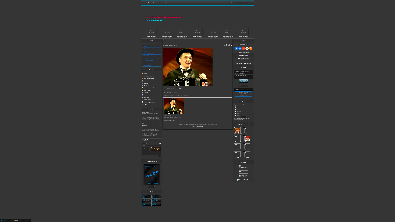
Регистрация (195, 126)
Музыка (146, 83)
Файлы (145, 58)
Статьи (145, 48)
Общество (146, 85)
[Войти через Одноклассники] (250, 48)
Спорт (145, 95)
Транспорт (146, 97)
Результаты (237, 118)
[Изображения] (174, 106)
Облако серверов (148, 60)
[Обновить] (160, 143)
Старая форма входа (243, 52)
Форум (145, 46)
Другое (145, 73)
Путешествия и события (150, 87)
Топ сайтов (146, 55)
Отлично (238, 107)
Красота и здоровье (149, 78)
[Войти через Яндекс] (243, 48)
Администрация (148, 65)
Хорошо (238, 109)
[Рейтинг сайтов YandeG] (243, 177)
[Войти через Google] (247, 48)
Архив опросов (245, 118)
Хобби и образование (149, 102)
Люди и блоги (147, 80)
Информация (147, 51)
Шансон (181, 88)
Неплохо (238, 111)
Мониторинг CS (149, 53)
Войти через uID (243, 44)
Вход (201, 126)
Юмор (145, 104)
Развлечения (147, 90)
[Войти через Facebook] (240, 48)
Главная (146, 44)
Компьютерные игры (149, 76)
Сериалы (146, 92)
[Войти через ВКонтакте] (236, 48)
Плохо (238, 113)
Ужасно (238, 115)
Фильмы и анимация (149, 99)
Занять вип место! (151, 36)
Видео (170, 39)
